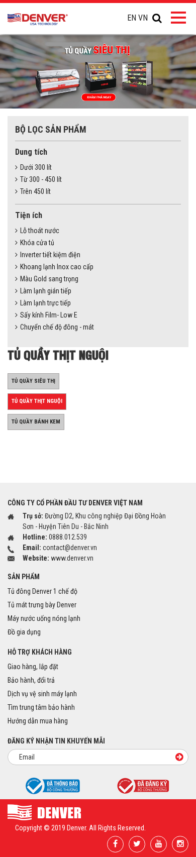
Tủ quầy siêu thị (33, 381)
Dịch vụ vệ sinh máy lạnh (42, 694)
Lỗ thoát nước (39, 231)
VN (143, 18)
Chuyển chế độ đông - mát (57, 327)
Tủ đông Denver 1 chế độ (42, 591)
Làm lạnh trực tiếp (45, 303)
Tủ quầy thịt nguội (37, 401)
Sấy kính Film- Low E (48, 315)
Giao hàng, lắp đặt (33, 667)
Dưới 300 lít (36, 167)
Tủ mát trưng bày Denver (42, 605)
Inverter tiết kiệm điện (50, 255)
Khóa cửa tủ (37, 243)
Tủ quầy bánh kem (36, 421)
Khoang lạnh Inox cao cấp (56, 267)
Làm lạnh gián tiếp (45, 291)
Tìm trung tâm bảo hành (41, 707)
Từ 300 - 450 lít (41, 179)
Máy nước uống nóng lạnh (44, 618)
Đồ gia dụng (24, 632)
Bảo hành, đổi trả (31, 680)
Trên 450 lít (35, 191)
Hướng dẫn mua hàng (38, 721)
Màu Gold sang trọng (49, 279)
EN (131, 18)
